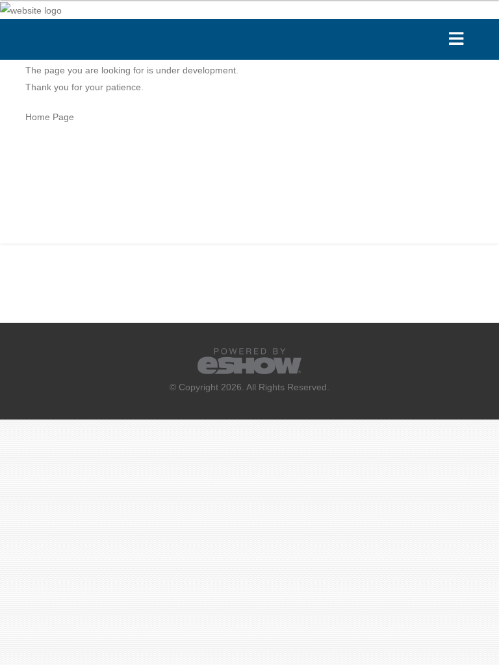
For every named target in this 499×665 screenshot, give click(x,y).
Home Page (49, 117)
